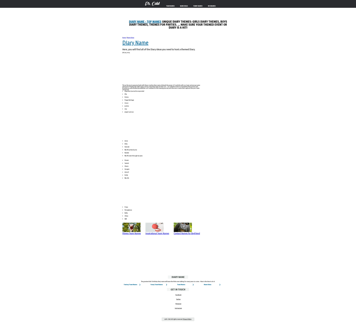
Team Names (181, 284)
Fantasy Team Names (130, 284)
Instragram (178, 308)
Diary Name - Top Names (145, 21)
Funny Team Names (157, 284)
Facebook (178, 295)
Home (124, 38)
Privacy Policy (187, 319)
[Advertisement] (162, 70)
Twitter (178, 299)
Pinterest (178, 304)
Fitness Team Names (131, 233)
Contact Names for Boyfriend (187, 233)
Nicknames (212, 6)
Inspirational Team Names (157, 233)
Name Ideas (130, 38)
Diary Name (135, 42)
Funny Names (197, 6)
